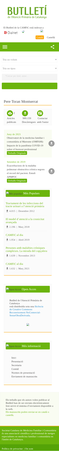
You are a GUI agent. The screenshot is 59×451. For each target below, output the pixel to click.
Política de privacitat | (13, 448)
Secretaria (16, 365)
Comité (15, 369)
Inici (13, 357)
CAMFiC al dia (14, 235)
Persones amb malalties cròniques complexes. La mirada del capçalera (26, 249)
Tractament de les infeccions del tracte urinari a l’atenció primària (25, 205)
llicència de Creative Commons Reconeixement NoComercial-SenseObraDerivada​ (26, 311)
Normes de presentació (23, 372)
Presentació (17, 361)
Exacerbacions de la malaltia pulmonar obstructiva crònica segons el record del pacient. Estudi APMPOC (26, 171)
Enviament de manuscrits (24, 376)
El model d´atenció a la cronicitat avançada (25, 221)
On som (29, 448)
